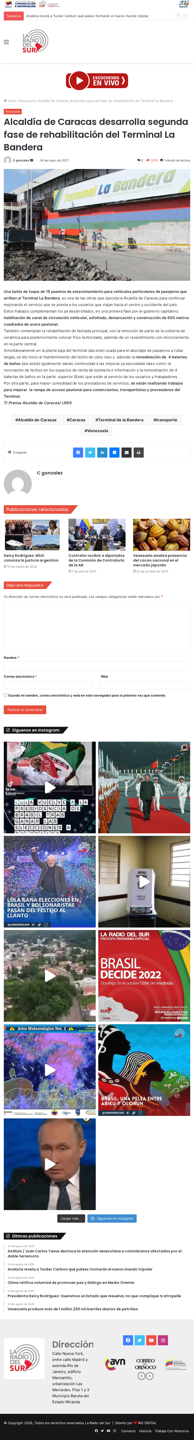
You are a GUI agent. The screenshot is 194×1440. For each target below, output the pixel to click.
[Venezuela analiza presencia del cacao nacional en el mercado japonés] (161, 535)
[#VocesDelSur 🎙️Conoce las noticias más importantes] (50, 787)
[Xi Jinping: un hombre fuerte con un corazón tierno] (144, 787)
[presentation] (141, 1376)
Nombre (11, 658)
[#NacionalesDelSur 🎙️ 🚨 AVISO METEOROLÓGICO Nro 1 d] (50, 1070)
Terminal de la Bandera (120, 419)
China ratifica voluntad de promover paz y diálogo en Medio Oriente (79, 16)
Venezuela (27, 101)
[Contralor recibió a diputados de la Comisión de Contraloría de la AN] (97, 535)
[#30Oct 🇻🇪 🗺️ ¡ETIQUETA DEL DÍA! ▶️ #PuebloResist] (50, 976)
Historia (145, 1431)
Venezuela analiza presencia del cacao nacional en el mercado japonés (160, 560)
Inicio (11, 101)
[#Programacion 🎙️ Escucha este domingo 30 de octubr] (144, 976)
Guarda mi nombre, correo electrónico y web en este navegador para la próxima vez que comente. (87, 695)
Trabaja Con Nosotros (172, 1431)
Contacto (128, 1431)
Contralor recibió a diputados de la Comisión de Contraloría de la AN (96, 560)
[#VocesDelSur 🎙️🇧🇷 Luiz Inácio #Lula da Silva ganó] (50, 882)
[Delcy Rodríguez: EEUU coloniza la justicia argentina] (32, 535)
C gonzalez (21, 160)
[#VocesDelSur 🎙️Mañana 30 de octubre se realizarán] (144, 1070)
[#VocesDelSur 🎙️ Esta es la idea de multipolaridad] (50, 1164)
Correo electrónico (20, 676)
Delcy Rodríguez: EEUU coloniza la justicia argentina (31, 558)
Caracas (77, 419)
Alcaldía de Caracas (37, 419)
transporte (166, 419)
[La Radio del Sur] (35, 41)
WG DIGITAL (147, 1423)
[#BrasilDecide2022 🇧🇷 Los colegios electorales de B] (144, 882)
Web (104, 676)
